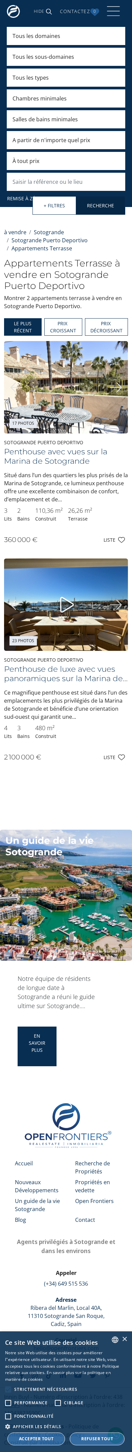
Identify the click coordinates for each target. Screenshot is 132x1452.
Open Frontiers (94, 1201)
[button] (43, 11)
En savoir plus (37, 1043)
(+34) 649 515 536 (66, 1283)
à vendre (15, 232)
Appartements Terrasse (42, 248)
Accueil (24, 1163)
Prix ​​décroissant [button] (106, 327)
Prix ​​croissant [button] (63, 327)
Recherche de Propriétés (92, 1167)
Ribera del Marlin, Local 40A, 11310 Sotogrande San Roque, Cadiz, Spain (66, 1312)
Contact (85, 1219)
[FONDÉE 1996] (15, 11)
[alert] (66, 1391)
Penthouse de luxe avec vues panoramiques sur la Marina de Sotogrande (63, 678)
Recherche (100, 205)
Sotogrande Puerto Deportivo (50, 240)
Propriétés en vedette (92, 1186)
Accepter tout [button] (36, 1439)
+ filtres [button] (54, 205)
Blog (20, 1219)
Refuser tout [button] (97, 1439)
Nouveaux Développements (37, 1186)
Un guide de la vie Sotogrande (37, 1205)
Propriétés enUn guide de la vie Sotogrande (89, 1046)
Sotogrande (49, 232)
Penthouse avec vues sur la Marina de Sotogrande (55, 456)
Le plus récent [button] (23, 327)
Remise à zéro (24, 198)
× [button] (124, 1339)
